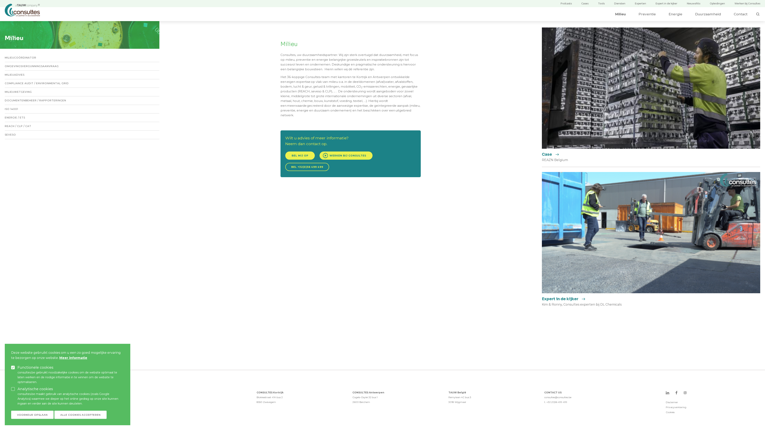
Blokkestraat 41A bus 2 (270, 397)
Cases (584, 3)
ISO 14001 (11, 109)
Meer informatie (73, 358)
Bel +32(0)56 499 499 (307, 166)
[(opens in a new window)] (667, 392)
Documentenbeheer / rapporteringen (35, 100)
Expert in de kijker (666, 3)
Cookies (670, 412)
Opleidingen (717, 3)
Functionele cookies (35, 367)
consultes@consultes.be (557, 397)
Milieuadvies (15, 74)
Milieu (620, 14)
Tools (601, 3)
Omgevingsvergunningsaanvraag (32, 66)
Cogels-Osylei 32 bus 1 (365, 397)
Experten (640, 3)
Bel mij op (300, 155)
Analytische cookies (35, 389)
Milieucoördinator (20, 57)
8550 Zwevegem (266, 402)
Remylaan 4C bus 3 (459, 397)
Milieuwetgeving (18, 91)
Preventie (647, 14)
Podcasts (566, 3)
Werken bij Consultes (747, 3)
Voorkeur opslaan (32, 414)
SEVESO (10, 134)
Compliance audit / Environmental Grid (37, 83)
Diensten (619, 3)
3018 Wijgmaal (457, 402)
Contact (740, 14)
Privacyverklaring (676, 407)
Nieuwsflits (693, 3)
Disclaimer (672, 402)
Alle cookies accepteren (80, 414)
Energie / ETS (15, 117)
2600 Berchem (361, 402)
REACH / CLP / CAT (18, 126)
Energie (675, 14)
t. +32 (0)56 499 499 (555, 402)
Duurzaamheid (708, 14)
